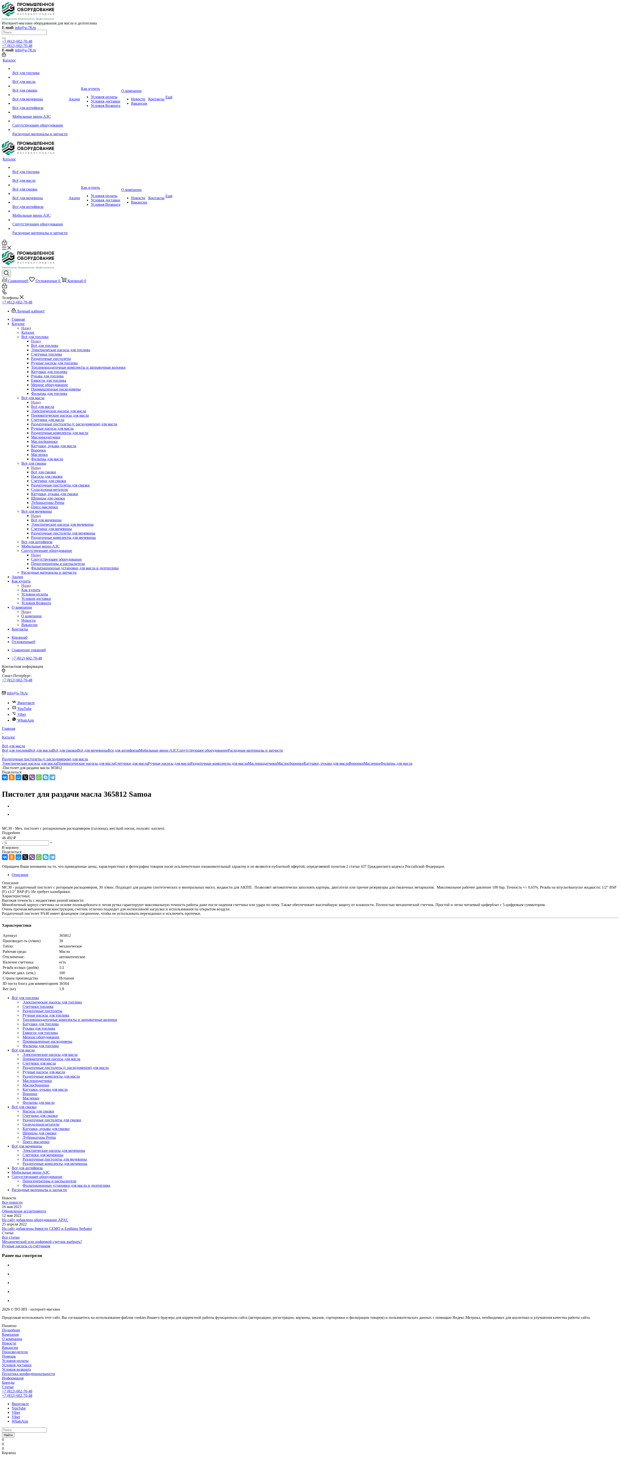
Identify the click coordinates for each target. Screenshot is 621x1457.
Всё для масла (42, 407)
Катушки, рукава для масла (326, 763)
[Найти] (4, 38)
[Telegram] (52, 777)
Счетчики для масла (131, 763)
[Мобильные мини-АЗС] (40, 112)
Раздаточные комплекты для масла (219, 763)
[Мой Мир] (18, 777)
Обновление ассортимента (24, 1211)
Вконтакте (26, 703)
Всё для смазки (43, 472)
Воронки (356, 763)
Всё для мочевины (46, 520)
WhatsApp (25, 720)
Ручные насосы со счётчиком (26, 1246)
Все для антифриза (123, 750)
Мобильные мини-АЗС (158, 750)
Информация (13, 1378)
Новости (9, 1343)
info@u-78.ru (25, 27)
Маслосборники (290, 763)
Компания (10, 1334)
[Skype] (46, 777)
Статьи (8, 1387)
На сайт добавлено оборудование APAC (35, 1220)
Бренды (8, 1382)
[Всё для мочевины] (40, 95)
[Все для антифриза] (40, 103)
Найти (8, 1435)
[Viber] (32, 777)
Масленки (372, 763)
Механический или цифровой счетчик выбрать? (42, 1242)
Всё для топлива (44, 345)
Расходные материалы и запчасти (255, 750)
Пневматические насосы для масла (86, 763)
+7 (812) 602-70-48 (17, 41)
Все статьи (11, 1237)
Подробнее (11, 1330)
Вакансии (10, 1348)
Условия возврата (16, 1369)
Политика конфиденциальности (28, 1374)
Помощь (9, 1356)
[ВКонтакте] (5, 777)
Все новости (12, 1202)
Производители (15, 1352)
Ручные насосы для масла (169, 763)
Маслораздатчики (262, 763)
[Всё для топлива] (40, 68)
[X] (25, 777)
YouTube (24, 709)
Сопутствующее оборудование (56, 559)
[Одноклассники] (12, 777)
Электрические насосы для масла (29, 763)
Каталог (28, 332)
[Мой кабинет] (4, 55)
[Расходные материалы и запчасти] (40, 129)
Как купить (30, 590)
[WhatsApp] (39, 777)
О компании (31, 616)
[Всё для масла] (40, 77)
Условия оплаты (15, 1361)
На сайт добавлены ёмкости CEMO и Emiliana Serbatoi (47, 1228)
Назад (26, 328)
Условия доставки (17, 1365)
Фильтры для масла (396, 763)
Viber (21, 714)
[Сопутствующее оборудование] (40, 121)
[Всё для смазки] (40, 86)
